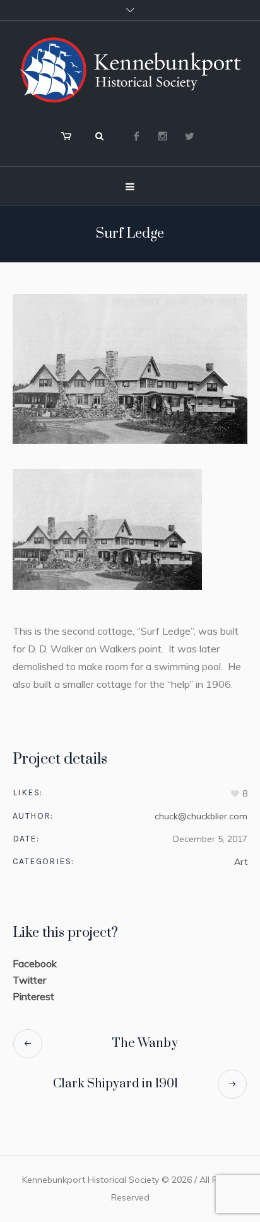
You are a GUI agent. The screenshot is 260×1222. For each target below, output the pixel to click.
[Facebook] (136, 136)
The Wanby (145, 1043)
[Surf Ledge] (130, 369)
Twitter (29, 980)
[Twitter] (189, 136)
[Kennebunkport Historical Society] (130, 69)
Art (240, 861)
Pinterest (33, 996)
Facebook (35, 963)
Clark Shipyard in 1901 (115, 1084)
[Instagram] (163, 136)
